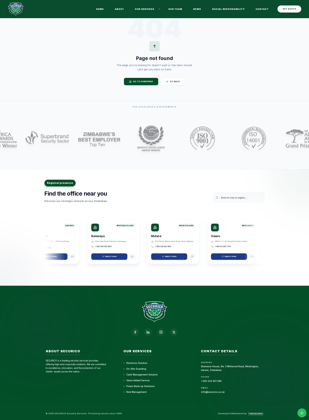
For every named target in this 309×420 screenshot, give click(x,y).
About (119, 9)
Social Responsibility (228, 9)
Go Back (175, 81)
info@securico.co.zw (213, 392)
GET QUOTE (289, 9)
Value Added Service (138, 380)
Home (100, 9)
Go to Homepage (143, 81)
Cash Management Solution (142, 374)
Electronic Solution (136, 363)
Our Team (175, 9)
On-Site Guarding (136, 368)
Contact (262, 9)
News (197, 9)
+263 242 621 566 (211, 381)
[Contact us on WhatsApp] (301, 412)
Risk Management (136, 392)
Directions (47, 256)
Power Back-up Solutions (140, 386)
